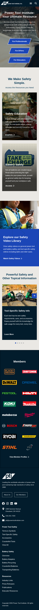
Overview (5, 556)
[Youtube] (16, 503)
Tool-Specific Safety (9, 534)
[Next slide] (34, 295)
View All (5, 545)
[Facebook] (3, 503)
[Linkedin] (12, 503)
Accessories (7, 538)
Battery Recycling (9, 563)
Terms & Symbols (9, 531)
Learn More (9, 334)
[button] (31, 3)
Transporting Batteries (10, 570)
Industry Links (7, 580)
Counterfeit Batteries (10, 566)
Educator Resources (10, 591)
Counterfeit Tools (8, 541)
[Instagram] (7, 503)
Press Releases (8, 584)
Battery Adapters (8, 559)
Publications (7, 587)
